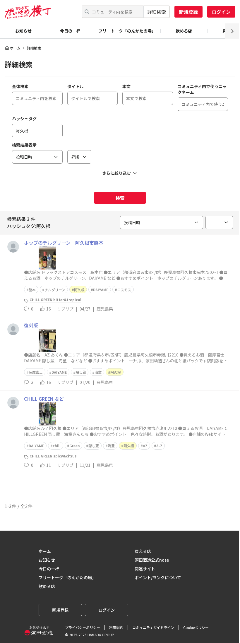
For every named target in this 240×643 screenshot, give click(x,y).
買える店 (143, 551)
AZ (145, 445)
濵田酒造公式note (152, 560)
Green (74, 445)
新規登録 (188, 11)
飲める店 (184, 31)
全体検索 (20, 86)
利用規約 (116, 627)
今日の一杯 (70, 31)
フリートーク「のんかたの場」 (127, 31)
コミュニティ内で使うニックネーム (202, 89)
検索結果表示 (24, 145)
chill (57, 445)
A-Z (159, 445)
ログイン (221, 11)
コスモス (124, 289)
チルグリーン (54, 289)
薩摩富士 (36, 372)
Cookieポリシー (196, 627)
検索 (120, 197)
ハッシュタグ (24, 118)
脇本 (32, 289)
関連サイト (145, 569)
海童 (98, 372)
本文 (126, 86)
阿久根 (79, 289)
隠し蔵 (81, 372)
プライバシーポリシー (82, 627)
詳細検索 (156, 11)
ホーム (15, 48)
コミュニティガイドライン (153, 627)
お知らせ (23, 31)
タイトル (75, 86)
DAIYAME (100, 289)
